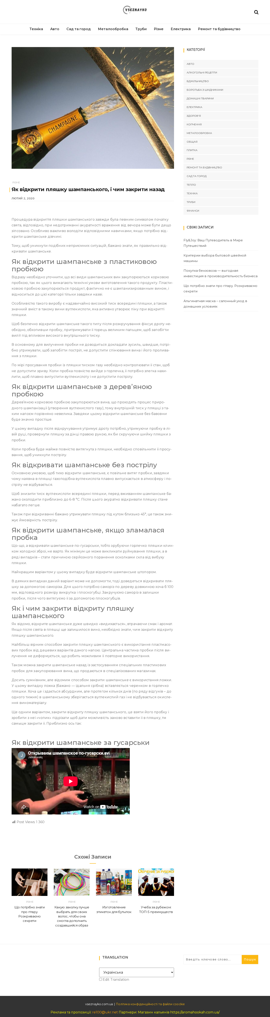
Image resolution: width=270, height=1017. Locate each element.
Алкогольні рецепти (202, 72)
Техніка (36, 29)
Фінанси (193, 210)
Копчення (194, 124)
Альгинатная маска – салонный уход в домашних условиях (215, 303)
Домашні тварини (200, 98)
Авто (54, 29)
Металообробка (113, 29)
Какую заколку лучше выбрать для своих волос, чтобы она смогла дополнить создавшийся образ (71, 916)
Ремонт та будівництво (219, 29)
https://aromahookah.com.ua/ (195, 1012)
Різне (158, 29)
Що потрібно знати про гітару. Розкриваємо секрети (220, 288)
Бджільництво (198, 81)
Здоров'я (194, 115)
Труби (141, 29)
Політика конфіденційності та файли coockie (150, 1004)
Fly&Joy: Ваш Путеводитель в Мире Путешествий (213, 243)
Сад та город (78, 29)
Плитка (192, 150)
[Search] (256, 12)
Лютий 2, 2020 (23, 198)
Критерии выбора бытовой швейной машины (215, 258)
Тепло (191, 184)
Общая (192, 141)
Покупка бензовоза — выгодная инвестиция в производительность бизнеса (221, 273)
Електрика (181, 29)
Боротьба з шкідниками (205, 89)
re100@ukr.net (105, 1012)
